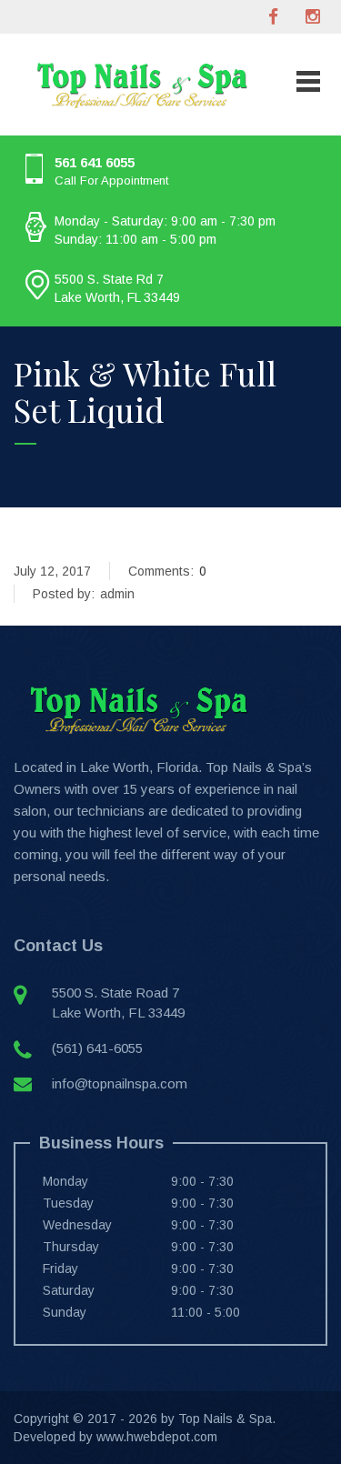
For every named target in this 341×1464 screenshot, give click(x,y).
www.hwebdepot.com (156, 1436)
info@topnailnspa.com (119, 1083)
